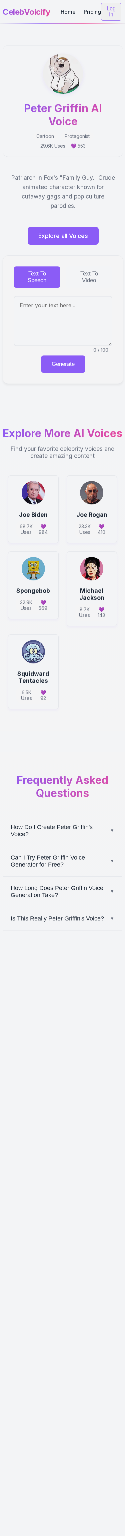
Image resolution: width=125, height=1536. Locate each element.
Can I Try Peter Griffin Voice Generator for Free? (62, 861)
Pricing (92, 11)
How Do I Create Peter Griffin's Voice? (62, 830)
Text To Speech (37, 277)
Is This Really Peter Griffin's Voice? (62, 918)
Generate (63, 364)
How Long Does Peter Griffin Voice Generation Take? (62, 891)
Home (68, 11)
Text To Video (89, 277)
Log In (111, 11)
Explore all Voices (63, 235)
